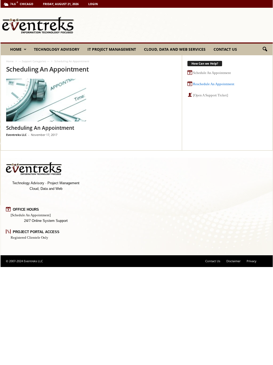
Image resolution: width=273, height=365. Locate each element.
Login (93, 4)
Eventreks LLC (16, 135)
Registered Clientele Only (29, 238)
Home (16, 49)
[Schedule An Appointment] (31, 215)
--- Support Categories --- (34, 61)
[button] (265, 49)
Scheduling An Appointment (40, 127)
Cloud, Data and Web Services (175, 49)
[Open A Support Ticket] (210, 95)
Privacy (251, 261)
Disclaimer (233, 261)
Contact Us (225, 49)
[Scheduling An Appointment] (46, 100)
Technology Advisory (56, 49)
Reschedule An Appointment (213, 84)
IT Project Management (111, 49)
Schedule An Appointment (212, 73)
